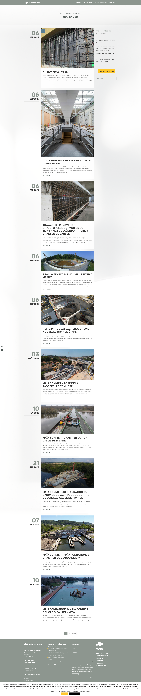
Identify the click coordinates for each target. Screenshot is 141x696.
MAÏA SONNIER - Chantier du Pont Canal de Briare (66, 439)
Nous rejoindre (101, 2)
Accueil (78, 2)
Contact (113, 2)
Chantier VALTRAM (55, 72)
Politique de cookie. (84, 691)
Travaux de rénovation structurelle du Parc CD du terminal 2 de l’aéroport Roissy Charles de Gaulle (65, 229)
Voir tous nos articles (106, 71)
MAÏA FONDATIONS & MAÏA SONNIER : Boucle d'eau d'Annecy (66, 611)
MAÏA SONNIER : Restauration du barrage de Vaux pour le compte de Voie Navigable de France (66, 494)
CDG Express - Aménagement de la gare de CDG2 (67, 162)
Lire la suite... (47, 84)
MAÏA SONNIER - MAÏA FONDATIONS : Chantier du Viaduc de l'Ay (66, 556)
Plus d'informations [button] (74, 693)
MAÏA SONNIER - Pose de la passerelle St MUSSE (61, 385)
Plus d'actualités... (53, 664)
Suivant (74, 633)
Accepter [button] (64, 693)
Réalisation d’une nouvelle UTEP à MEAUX (67, 276)
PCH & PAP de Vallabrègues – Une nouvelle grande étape (66, 330)
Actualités (88, 2)
